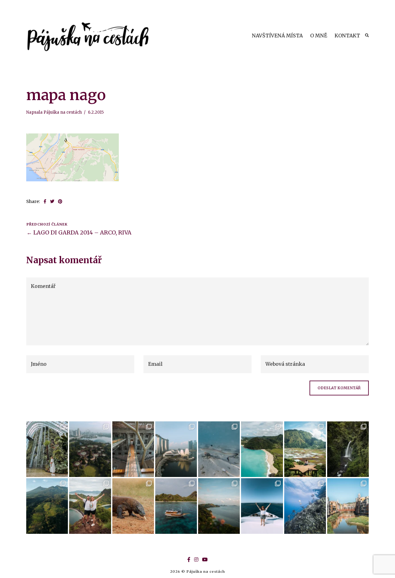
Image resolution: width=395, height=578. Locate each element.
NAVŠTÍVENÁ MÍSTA (277, 35)
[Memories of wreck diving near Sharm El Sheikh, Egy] (305, 506)
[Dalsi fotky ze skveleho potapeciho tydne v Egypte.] (262, 506)
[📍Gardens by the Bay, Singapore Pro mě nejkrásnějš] (90, 449)
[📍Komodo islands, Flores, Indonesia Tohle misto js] (176, 506)
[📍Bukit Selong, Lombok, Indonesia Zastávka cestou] (305, 449)
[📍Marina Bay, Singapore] (176, 449)
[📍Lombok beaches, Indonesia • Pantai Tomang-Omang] (262, 449)
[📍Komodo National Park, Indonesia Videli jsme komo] (133, 506)
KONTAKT (347, 35)
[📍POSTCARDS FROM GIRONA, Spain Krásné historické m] (348, 506)
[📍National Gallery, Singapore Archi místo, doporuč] (133, 449)
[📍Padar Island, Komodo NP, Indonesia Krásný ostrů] (90, 506)
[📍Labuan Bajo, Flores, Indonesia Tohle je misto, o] (219, 506)
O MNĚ (318, 35)
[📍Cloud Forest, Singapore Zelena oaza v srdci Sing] (47, 449)
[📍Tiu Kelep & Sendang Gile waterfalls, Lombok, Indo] (348, 449)
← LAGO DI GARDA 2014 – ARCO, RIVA (79, 232)
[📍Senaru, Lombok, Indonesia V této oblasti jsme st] (47, 506)
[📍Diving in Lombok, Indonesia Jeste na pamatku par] (219, 449)
